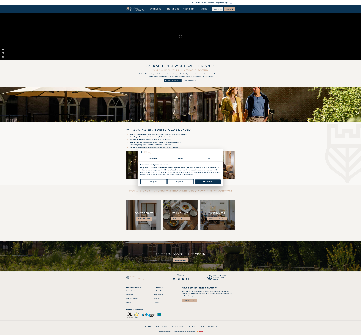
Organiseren (188, 9)
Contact (203, 3)
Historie (203, 9)
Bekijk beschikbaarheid (172, 80)
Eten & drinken (173, 9)
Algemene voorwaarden (209, 327)
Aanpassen (179, 181)
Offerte (228, 9)
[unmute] (3, 53)
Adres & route (195, 3)
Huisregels (192, 327)
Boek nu (216, 9)
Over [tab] (208, 158)
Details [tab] (180, 158)
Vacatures (211, 3)
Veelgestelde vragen (221, 3)
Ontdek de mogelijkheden (217, 219)
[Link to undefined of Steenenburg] (173, 279)
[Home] (135, 9)
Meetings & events (132, 298)
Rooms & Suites (131, 291)
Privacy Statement (162, 327)
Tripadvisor (174, 147)
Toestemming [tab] (152, 158)
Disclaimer (147, 327)
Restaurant (129, 295)
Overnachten (156, 9)
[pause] (3, 49)
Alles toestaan (207, 181)
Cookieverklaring (178, 327)
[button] (232, 3)
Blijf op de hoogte (189, 300)
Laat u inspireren (190, 80)
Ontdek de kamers (144, 219)
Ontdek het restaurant (180, 219)
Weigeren (153, 181)
